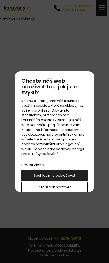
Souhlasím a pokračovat (54, 175)
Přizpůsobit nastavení (55, 187)
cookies (42, 105)
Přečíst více (31, 164)
